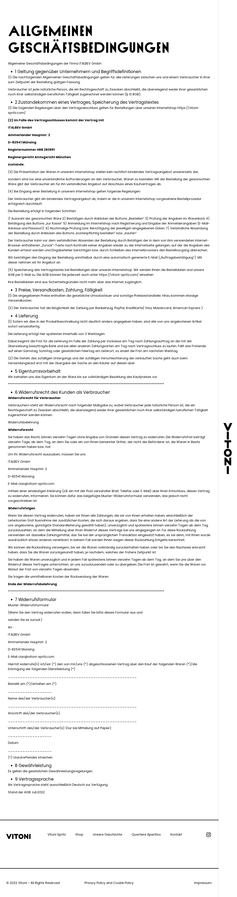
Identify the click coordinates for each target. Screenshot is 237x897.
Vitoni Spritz (57, 834)
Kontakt (176, 834)
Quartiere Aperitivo (146, 834)
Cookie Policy (123, 883)
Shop (79, 834)
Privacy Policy (94, 883)
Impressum (203, 883)
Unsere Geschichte (107, 834)
